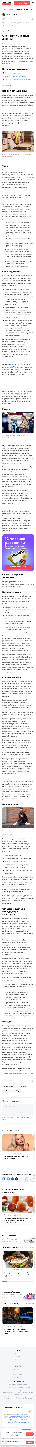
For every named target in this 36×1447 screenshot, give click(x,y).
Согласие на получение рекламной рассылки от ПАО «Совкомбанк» (18, 1393)
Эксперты (18, 1359)
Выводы (8, 85)
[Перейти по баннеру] (18, 552)
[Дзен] (16, 1178)
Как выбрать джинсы (12, 73)
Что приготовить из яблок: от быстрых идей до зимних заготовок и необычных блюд (17, 1220)
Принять (29, 1442)
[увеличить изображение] (18, 141)
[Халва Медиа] (6, 3)
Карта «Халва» (18, 1369)
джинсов (5, 493)
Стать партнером (18, 1377)
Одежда (22, 1087)
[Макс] (3, 1178)
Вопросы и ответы (18, 1374)
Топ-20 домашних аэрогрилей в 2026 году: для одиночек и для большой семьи (17, 1275)
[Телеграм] (8, 1178)
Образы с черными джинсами (15, 76)
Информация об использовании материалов (18, 1387)
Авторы (18, 1356)
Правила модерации (18, 1390)
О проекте (18, 1354)
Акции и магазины (18, 1372)
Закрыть (29, 1434)
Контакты (18, 1362)
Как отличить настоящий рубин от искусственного (16, 1157)
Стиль (7, 1091)
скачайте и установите (12, 1434)
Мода (17, 1091)
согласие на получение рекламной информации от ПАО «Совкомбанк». (17, 1422)
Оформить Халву (22, 3)
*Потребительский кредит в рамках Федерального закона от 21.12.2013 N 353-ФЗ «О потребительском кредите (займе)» (18, 1398)
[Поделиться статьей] (10, 18)
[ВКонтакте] (12, 1178)
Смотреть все (29, 1247)
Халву (12, 365)
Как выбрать (9, 1087)
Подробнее (5, 1443)
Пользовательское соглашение (18, 1384)
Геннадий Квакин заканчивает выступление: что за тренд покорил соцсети (17, 1331)
